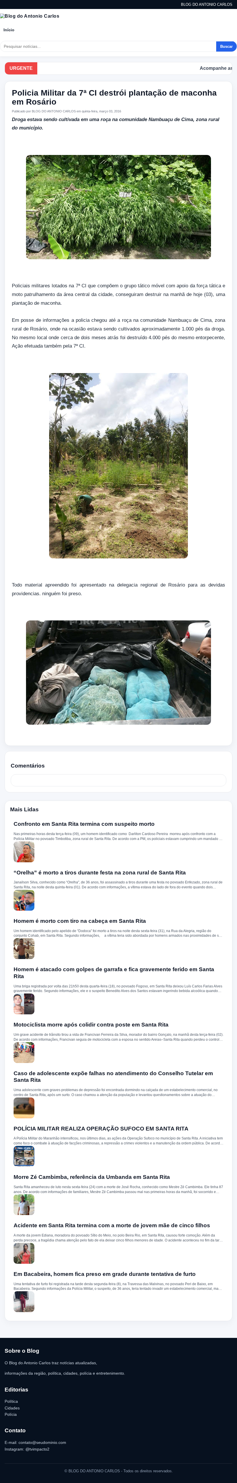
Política (11, 1401)
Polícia (11, 1414)
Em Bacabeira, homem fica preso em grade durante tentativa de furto (105, 1274)
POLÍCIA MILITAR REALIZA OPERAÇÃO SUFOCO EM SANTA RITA (101, 1129)
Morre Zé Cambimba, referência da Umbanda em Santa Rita (92, 1177)
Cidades (12, 1408)
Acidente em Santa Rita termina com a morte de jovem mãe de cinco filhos (112, 1225)
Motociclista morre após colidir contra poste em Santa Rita (91, 1025)
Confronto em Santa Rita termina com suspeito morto (84, 824)
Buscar (226, 46)
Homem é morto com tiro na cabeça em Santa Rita (80, 921)
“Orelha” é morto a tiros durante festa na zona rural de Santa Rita (100, 873)
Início (8, 30)
